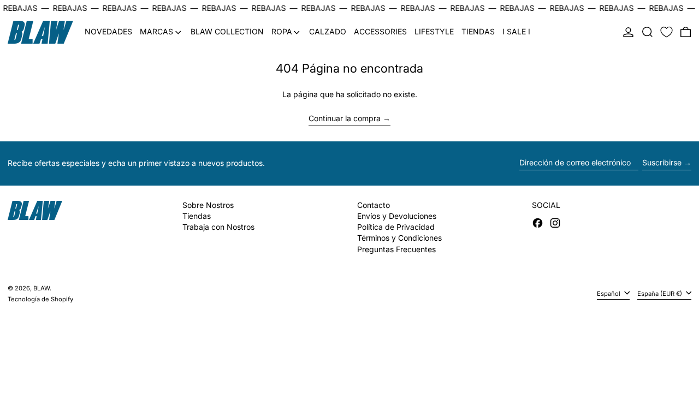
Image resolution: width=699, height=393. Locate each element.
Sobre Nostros (208, 205)
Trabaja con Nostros (218, 226)
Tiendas (196, 216)
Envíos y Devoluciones (396, 216)
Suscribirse (662, 162)
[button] (647, 32)
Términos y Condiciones (399, 237)
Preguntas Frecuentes (396, 249)
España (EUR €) (660, 293)
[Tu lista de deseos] (666, 32)
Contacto (373, 205)
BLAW (41, 288)
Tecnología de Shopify (40, 299)
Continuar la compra (345, 118)
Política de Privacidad (396, 226)
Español (609, 293)
